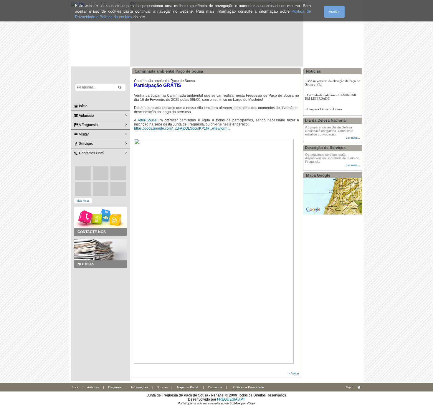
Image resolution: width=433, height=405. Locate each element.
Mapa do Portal (187, 387)
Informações (139, 387)
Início (82, 106)
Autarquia (86, 115)
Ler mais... (353, 137)
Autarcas (93, 387)
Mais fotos (83, 200)
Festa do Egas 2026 (320, 94)
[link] (147, 120)
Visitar (83, 134)
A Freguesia (88, 125)
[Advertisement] (100, 297)
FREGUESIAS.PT (231, 399)
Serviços (85, 144)
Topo (349, 387)
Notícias (162, 387)
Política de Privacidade (248, 387)
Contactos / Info (91, 153)
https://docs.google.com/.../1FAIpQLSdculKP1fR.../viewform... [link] (182, 128)
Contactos (215, 387)
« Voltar (294, 373)
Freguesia (115, 387)
